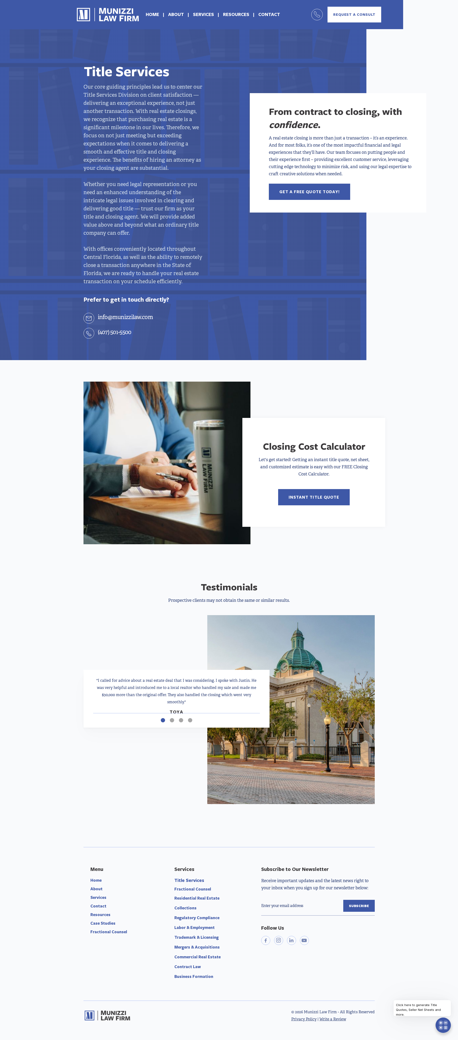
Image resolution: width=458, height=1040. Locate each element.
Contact (98, 906)
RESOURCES (236, 14)
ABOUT (176, 14)
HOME (152, 14)
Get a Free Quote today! (309, 191)
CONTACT (269, 14)
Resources (100, 914)
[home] (108, 14)
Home (96, 880)
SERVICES (203, 14)
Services (98, 897)
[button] (102, 698)
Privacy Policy (304, 1019)
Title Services (189, 880)
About (96, 888)
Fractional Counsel (108, 931)
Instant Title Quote (314, 497)
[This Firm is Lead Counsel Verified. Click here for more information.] (279, 968)
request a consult (354, 14)
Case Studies (102, 923)
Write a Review (332, 1019)
